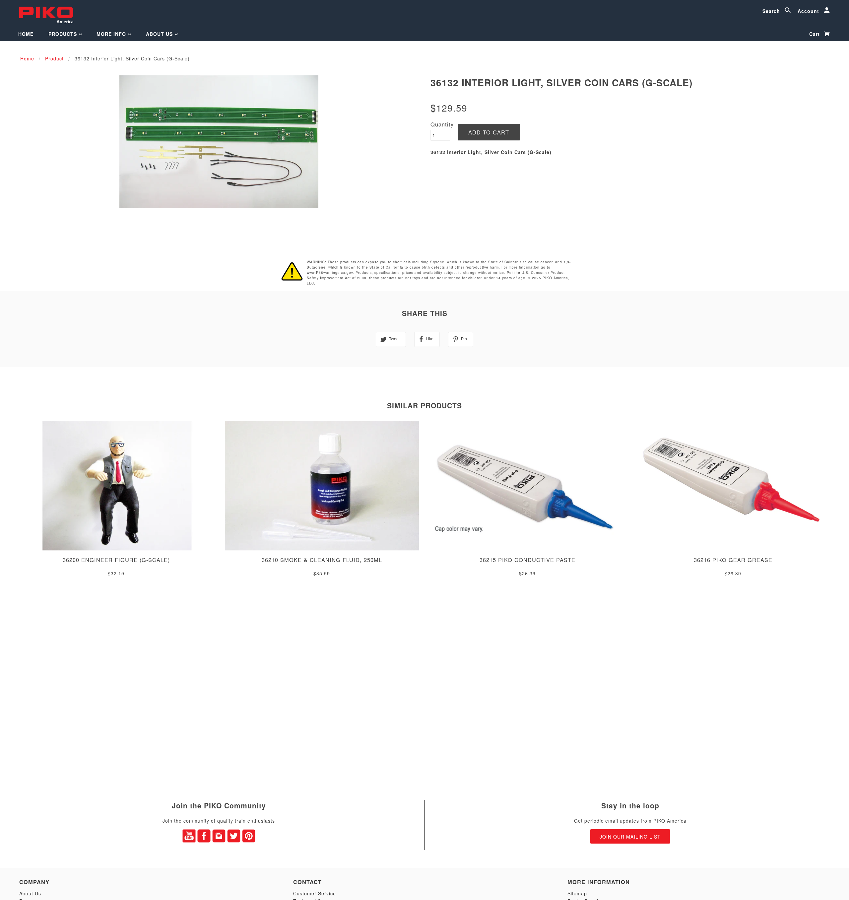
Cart (815, 34)
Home (25, 34)
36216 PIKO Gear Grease (733, 560)
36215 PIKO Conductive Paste (527, 560)
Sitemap (577, 893)
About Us (160, 34)
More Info (112, 34)
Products (63, 34)
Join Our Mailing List (630, 836)
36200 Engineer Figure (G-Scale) (116, 560)
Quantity (442, 124)
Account (809, 11)
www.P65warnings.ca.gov (330, 272)
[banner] (46, 14)
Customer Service (314, 893)
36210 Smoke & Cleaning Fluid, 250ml (322, 560)
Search (772, 11)
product (54, 58)
